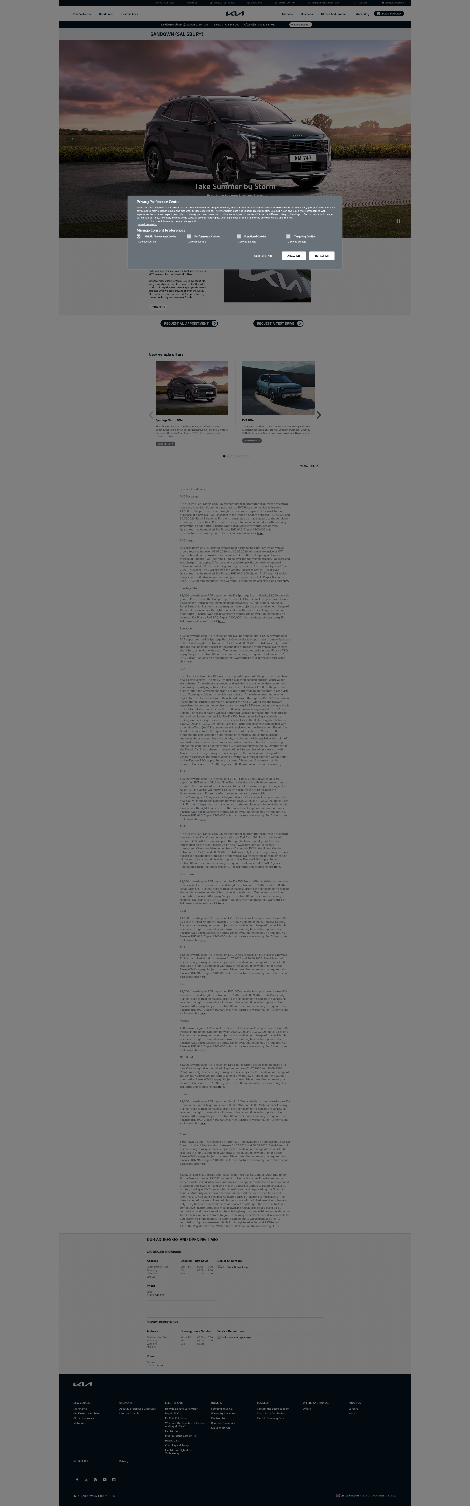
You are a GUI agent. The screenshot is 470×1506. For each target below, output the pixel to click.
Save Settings (263, 255)
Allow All (293, 255)
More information (147, 224)
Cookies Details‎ (147, 241)
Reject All (322, 255)
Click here (143, 221)
